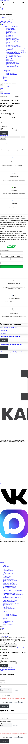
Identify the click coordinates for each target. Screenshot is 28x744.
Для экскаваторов (4, 457)
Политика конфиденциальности (6, 557)
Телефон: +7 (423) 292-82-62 (6, 474)
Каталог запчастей (4, 449)
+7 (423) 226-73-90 (13, 19)
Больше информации (11, 647)
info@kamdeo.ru (7, 5)
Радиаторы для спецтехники (13, 46)
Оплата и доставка (4, 464)
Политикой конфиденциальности (8, 644)
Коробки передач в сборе (12, 39)
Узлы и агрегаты (10, 58)
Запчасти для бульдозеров (13, 63)
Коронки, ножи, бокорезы (13, 41)
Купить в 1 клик (4, 135)
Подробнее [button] (3, 333)
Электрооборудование (12, 62)
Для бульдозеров (3, 451)
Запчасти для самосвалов (13, 66)
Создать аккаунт (4, 636)
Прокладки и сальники (12, 45)
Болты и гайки (10, 28)
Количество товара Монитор (9, 129)
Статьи (1, 468)
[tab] (3, 137)
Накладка (4, 330)
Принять (25, 647)
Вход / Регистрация (8, 624)
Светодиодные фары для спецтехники (16, 52)
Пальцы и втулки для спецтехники (15, 43)
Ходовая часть (10, 60)
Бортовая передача (11, 29)
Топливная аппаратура (12, 55)
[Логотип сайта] (4, 0)
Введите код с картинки (5, 686)
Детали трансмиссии (11, 38)
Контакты (2, 463)
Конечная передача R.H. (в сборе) (11, 344)
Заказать (4, 133)
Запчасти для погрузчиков (13, 65)
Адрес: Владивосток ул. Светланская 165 (9, 476)
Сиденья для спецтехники (13, 53)
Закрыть (2, 562)
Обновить (15, 690)
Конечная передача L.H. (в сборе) (11, 336)
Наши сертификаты (11, 74)
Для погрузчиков (3, 453)
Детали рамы (9, 36)
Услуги (1, 458)
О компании (3, 460)
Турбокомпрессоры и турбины (14, 56)
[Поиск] (1, 85)
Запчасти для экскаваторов (13, 67)
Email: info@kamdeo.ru (5, 478)
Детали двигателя (11, 34)
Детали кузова (10, 35)
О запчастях (9, 71)
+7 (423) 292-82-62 (13, 17)
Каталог (12, 95)
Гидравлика (9, 31)
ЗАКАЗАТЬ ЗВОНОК (6, 22)
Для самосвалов (3, 455)
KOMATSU (19, 95)
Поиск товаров (4, 83)
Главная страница (4, 95)
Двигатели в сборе (11, 32)
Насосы (8, 42)
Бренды (1, 470)
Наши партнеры (10, 73)
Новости (2, 466)
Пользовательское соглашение (6, 559)
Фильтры (8, 59)
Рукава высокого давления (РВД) (15, 50)
